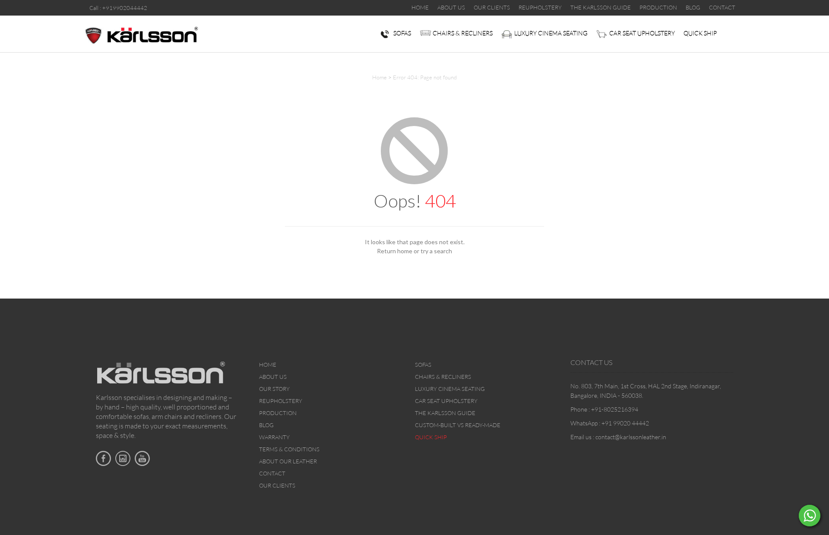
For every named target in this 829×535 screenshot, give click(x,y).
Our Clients (277, 485)
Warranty (274, 437)
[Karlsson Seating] (141, 34)
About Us (273, 376)
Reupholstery (280, 400)
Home (379, 77)
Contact (272, 473)
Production (278, 412)
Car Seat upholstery (642, 33)
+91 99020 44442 (625, 423)
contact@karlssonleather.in (630, 437)
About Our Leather (288, 461)
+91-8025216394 (614, 409)
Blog (266, 425)
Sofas (402, 33)
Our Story (274, 388)
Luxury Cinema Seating (551, 33)
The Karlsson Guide (445, 412)
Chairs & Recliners (463, 33)
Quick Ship (700, 33)
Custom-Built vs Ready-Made (457, 425)
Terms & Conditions (289, 449)
